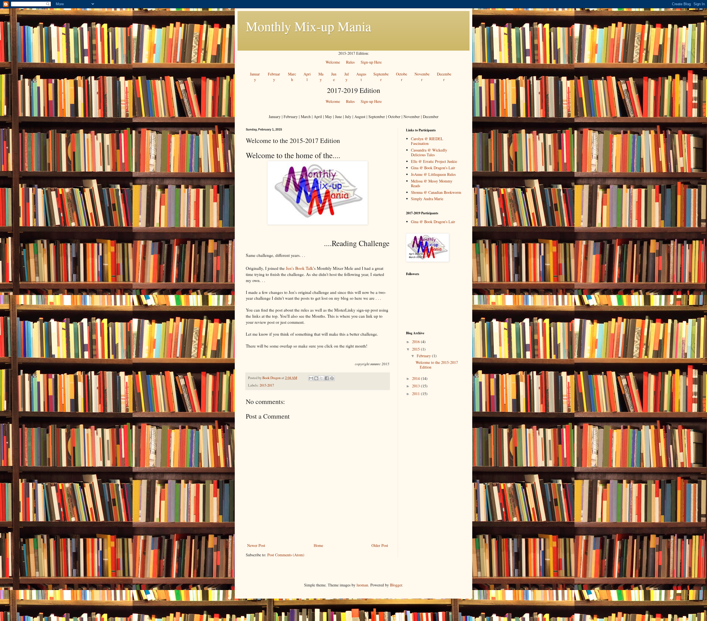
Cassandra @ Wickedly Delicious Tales (429, 152)
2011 (416, 393)
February (424, 355)
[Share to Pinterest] (332, 378)
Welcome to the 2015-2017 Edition (437, 365)
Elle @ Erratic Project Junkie (434, 161)
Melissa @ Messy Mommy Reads (431, 183)
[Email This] (311, 378)
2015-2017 (267, 385)
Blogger (396, 585)
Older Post (379, 545)
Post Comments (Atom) (285, 554)
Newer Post (256, 545)
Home (318, 545)
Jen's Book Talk (299, 268)
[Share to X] (321, 378)
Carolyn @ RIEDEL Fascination (427, 141)
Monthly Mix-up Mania (308, 26)
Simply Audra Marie (427, 198)
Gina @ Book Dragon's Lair (433, 167)
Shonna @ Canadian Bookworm (436, 192)
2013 (416, 385)
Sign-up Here (371, 101)
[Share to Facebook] (326, 378)
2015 (416, 349)
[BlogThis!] (316, 378)
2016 (416, 341)
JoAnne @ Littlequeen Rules (433, 174)
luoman (362, 585)
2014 (416, 378)
